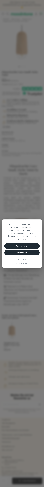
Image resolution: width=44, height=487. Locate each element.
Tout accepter (22, 246)
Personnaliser (22, 259)
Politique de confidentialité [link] (22, 263)
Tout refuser (22, 252)
